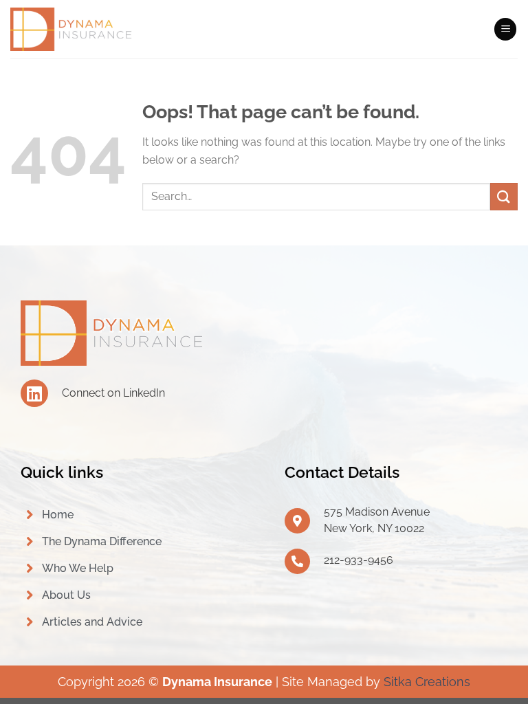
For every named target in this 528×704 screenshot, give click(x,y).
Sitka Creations (427, 681)
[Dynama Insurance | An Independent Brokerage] (72, 30)
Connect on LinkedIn (113, 392)
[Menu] (505, 29)
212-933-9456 (358, 559)
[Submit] (504, 196)
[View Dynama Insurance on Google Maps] (297, 521)
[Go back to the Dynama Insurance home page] (113, 332)
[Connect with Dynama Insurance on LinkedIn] (34, 393)
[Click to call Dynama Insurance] (297, 561)
